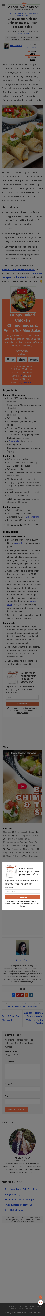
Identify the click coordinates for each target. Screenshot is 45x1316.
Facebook (21, 277)
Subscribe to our (18, 269)
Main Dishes (22, 15)
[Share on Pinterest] (18, 995)
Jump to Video (33, 58)
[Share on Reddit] (26, 995)
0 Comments (33, 47)
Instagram (7, 277)
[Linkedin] (21, 989)
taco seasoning (32, 517)
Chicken (18, 13)
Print (12, 360)
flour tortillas (15, 441)
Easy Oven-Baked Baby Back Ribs (21, 1189)
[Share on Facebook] (13, 995)
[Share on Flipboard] (22, 995)
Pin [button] (23, 360)
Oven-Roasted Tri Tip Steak (18, 1204)
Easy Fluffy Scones (14, 1210)
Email (8, 1096)
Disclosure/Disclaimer (30, 1307)
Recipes (9, 13)
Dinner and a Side (30, 13)
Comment (10, 1062)
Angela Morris (22, 33)
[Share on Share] (31, 995)
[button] (3, 5)
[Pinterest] (24, 989)
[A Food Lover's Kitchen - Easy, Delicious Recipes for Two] (24, 5)
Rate (35, 360)
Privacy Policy (16, 1309)
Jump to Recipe (33, 52)
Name (8, 1084)
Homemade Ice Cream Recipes (20, 1199)
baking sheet (19, 543)
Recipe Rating (11, 1051)
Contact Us (31, 1309)
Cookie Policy (10, 1307)
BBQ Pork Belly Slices (15, 1194)
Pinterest (37, 273)
